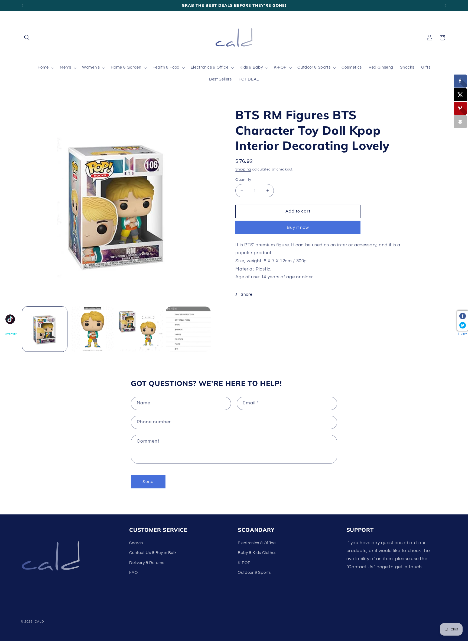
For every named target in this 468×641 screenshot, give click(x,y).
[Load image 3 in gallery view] (140, 329)
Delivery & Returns (146, 563)
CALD (39, 621)
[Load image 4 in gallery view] (188, 329)
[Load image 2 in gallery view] (92, 329)
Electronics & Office (257, 543)
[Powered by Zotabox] (460, 121)
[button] (27, 37)
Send (148, 481)
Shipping (243, 169)
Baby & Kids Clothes (257, 553)
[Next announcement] (445, 5)
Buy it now (298, 227)
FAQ (133, 573)
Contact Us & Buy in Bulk (153, 553)
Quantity (243, 179)
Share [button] (246, 294)
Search (136, 543)
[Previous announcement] (22, 5)
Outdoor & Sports (254, 573)
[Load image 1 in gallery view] (44, 329)
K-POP (244, 563)
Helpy (462, 333)
